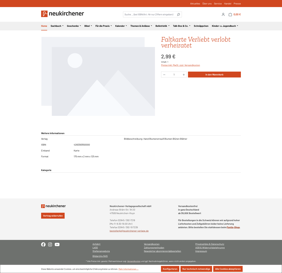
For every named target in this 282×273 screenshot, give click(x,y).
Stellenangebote (101, 251)
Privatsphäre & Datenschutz (209, 244)
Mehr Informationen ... (129, 269)
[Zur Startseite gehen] (63, 14)
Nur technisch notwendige (196, 268)
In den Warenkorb (214, 74)
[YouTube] (58, 244)
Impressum (201, 251)
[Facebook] (44, 244)
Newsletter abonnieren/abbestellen (162, 251)
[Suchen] (178, 14)
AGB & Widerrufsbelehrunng (210, 247)
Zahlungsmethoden (154, 247)
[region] (98, 76)
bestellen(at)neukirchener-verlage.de (129, 230)
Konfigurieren (170, 268)
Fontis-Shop (233, 227)
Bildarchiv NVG (100, 256)
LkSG (95, 247)
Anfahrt (96, 244)
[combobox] (149, 14)
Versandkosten (152, 244)
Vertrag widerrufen (53, 215)
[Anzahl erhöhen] (184, 74)
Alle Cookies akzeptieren (228, 268)
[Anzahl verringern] (164, 74)
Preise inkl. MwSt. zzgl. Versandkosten (180, 65)
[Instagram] (51, 244)
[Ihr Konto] (223, 14)
